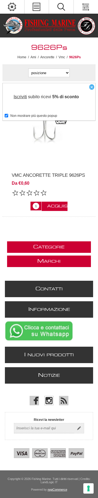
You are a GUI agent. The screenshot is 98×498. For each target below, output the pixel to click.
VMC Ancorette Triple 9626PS (48, 175)
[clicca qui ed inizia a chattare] (39, 341)
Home (21, 57)
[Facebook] (34, 400)
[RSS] (63, 400)
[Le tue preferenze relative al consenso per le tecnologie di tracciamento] (88, 488)
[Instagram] (49, 400)
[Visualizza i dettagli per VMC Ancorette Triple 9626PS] (49, 126)
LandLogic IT (49, 482)
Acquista (57, 206)
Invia (79, 428)
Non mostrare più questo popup (33, 116)
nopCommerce (57, 489)
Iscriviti (20, 96)
